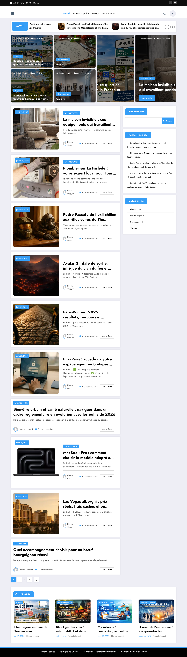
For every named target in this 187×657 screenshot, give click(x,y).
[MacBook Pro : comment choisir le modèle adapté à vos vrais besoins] (36, 461)
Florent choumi (21, 38)
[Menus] (75, 51)
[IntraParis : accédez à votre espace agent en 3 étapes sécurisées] (36, 372)
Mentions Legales (47, 651)
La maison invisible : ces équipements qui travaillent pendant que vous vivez (87, 122)
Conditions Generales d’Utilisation (100, 651)
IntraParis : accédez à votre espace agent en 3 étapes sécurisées (87, 362)
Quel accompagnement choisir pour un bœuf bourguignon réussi (53, 552)
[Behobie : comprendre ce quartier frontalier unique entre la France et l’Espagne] (32, 51)
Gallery (60, 99)
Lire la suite (116, 98)
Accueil (66, 13)
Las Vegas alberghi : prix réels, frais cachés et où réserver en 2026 (85, 504)
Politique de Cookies (69, 651)
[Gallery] (75, 85)
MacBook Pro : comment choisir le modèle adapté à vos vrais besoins (86, 455)
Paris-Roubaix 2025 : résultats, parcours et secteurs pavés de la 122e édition (86, 315)
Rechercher (136, 111)
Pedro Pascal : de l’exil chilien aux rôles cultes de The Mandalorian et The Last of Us (61, 26)
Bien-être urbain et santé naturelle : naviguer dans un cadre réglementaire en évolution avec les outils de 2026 (64, 412)
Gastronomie (109, 13)
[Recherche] (164, 14)
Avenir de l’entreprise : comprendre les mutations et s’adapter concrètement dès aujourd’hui (156, 629)
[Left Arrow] (167, 27)
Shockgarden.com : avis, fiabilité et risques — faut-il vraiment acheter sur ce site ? (72, 629)
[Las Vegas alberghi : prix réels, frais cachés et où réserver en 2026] (36, 513)
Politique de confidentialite (134, 651)
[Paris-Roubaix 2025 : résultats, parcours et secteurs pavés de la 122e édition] (36, 323)
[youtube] (175, 2)
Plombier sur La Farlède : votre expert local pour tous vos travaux (143, 87)
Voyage (95, 13)
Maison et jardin (81, 13)
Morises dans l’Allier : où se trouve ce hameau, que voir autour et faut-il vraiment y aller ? (29, 97)
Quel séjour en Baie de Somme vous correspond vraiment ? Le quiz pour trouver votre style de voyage (30, 629)
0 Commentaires (90, 143)
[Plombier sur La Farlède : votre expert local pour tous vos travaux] (144, 68)
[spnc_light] (173, 13)
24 (29, 579)
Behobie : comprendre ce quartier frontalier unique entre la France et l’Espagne (29, 62)
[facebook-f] (170, 2)
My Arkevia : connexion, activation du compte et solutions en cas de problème (114, 629)
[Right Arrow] (172, 27)
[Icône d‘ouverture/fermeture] (13, 14)
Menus (60, 64)
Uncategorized (63, 94)
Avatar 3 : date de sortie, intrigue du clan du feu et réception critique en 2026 (113, 26)
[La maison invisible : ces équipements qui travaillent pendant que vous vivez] (36, 128)
